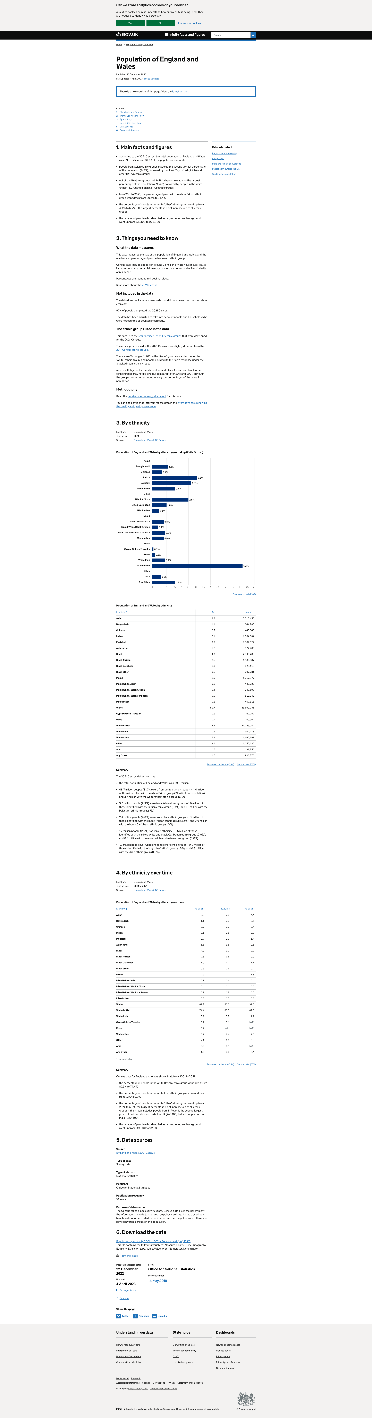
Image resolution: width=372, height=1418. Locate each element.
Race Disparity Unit (138, 1388)
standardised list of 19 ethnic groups (159, 336)
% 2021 (199, 909)
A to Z (176, 1356)
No (160, 23)
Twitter (125, 1316)
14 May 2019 (157, 1281)
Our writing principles (184, 1344)
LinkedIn (162, 1316)
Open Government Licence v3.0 (173, 1409)
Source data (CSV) (246, 764)
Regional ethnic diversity (224, 153)
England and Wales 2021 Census (150, 440)
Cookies (146, 1382)
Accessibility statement (128, 1382)
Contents (124, 1298)
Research (136, 1378)
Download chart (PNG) (244, 594)
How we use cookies (189, 23)
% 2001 (249, 909)
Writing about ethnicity (184, 1350)
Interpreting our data (126, 1350)
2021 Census (149, 285)
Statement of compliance (190, 1382)
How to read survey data (128, 1344)
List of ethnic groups (183, 1362)
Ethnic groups (223, 1356)
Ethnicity (120, 612)
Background (122, 1378)
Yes (130, 23)
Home (119, 44)
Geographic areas (225, 1368)
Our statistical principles (128, 1362)
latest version (180, 91)
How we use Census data (128, 1356)
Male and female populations (226, 163)
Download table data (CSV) (220, 764)
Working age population (224, 174)
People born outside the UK (225, 168)
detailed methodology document (147, 396)
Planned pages (223, 1350)
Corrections (159, 1382)
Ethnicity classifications (228, 1362)
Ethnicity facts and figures (185, 34)
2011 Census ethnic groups (132, 349)
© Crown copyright (246, 1409)
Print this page (129, 1255)
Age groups (218, 158)
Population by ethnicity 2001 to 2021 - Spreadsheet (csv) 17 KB (153, 1241)
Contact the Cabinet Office (163, 1388)
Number (249, 612)
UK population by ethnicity (139, 44)
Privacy (171, 1382)
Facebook (143, 1316)
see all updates (151, 78)
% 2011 (224, 909)
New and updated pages (228, 1344)
